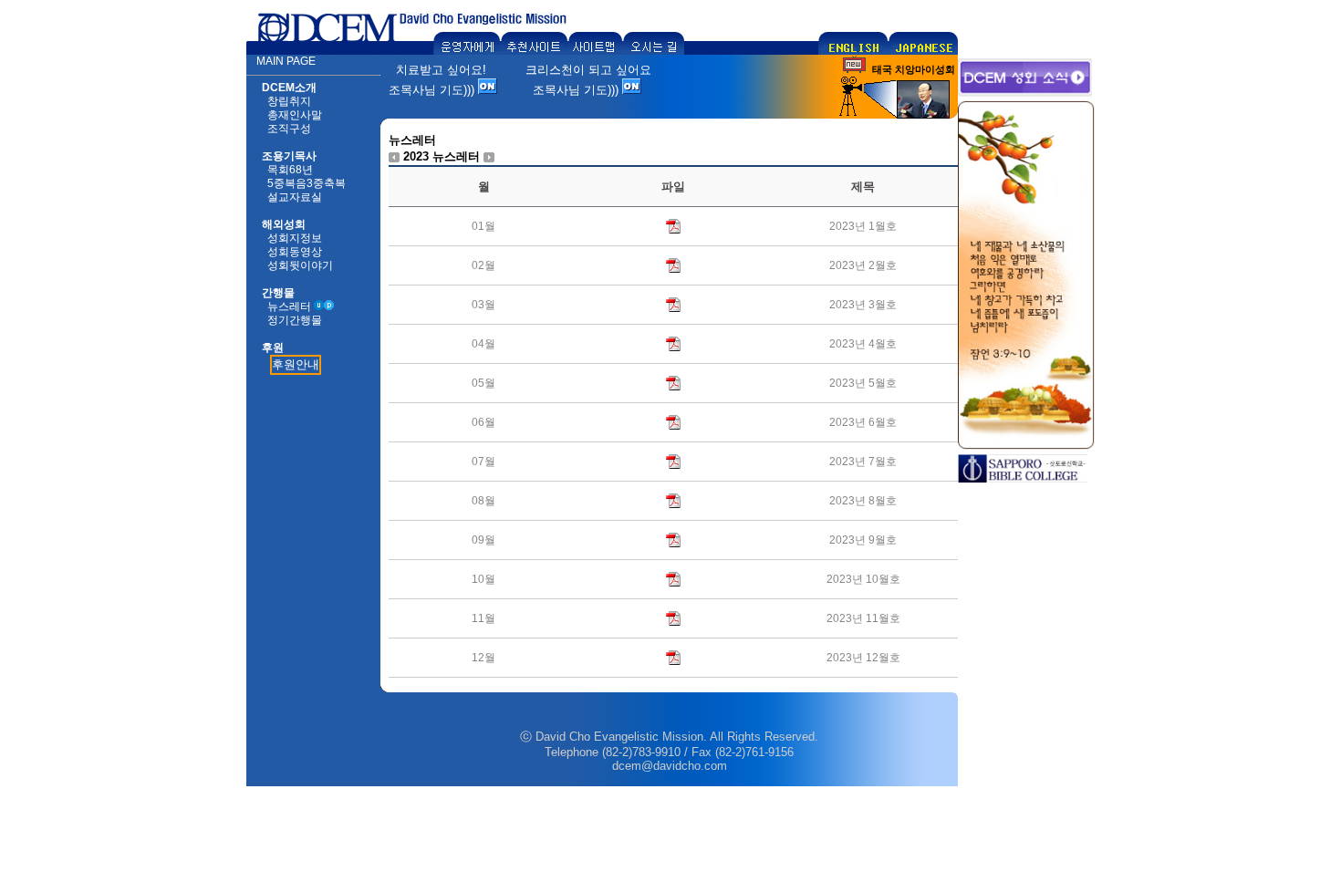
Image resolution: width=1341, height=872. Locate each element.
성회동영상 (294, 251)
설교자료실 (294, 197)
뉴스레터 (289, 306)
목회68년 (290, 169)
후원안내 (295, 364)
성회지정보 (294, 238)
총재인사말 (294, 115)
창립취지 (289, 101)
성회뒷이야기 (300, 265)
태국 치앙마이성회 (913, 69)
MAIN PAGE (286, 61)
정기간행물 (294, 320)
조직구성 (289, 128)
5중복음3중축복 (306, 183)
